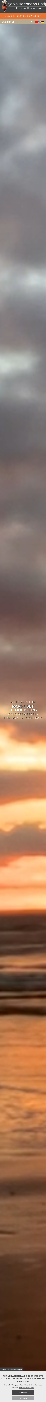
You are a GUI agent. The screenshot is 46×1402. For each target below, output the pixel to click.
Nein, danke (23, 1398)
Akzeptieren (23, 1392)
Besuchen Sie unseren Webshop (23, 16)
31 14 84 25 (8, 21)
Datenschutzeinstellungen (11, 1369)
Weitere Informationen (26, 1388)
